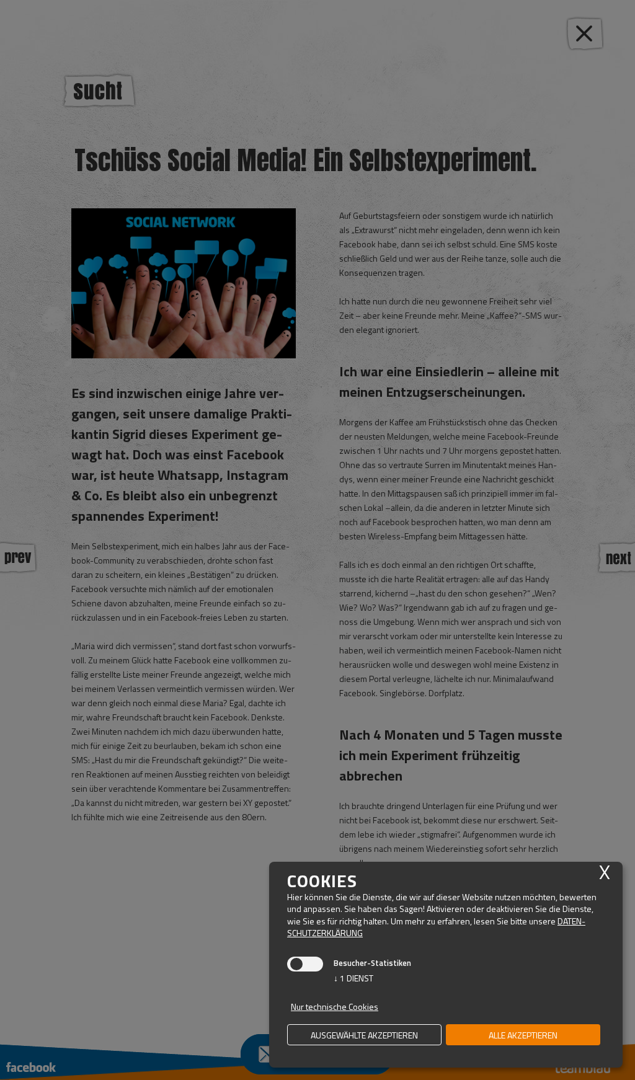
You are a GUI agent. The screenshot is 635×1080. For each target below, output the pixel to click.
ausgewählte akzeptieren (364, 1035)
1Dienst (353, 978)
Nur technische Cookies (334, 1006)
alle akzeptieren (523, 1035)
